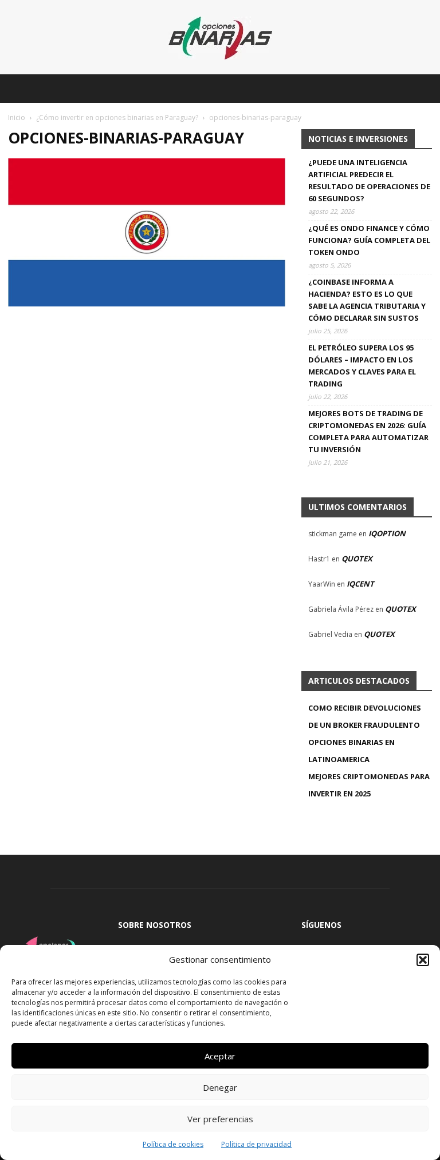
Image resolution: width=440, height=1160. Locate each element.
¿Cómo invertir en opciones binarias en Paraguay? (117, 117)
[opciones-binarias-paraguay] (146, 303)
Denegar (220, 1087)
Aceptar (220, 1056)
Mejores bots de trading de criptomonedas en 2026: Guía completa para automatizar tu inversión (368, 431)
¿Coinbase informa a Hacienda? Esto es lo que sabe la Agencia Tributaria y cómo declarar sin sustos (367, 300)
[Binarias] (220, 38)
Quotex (356, 558)
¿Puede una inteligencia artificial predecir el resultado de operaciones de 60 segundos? (369, 180)
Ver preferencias (220, 1119)
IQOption (387, 533)
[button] (423, 960)
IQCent (360, 584)
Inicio (16, 117)
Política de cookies (173, 1144)
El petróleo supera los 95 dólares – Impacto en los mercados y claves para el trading (362, 365)
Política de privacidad (256, 1144)
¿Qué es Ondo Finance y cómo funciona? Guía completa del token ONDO (369, 240)
